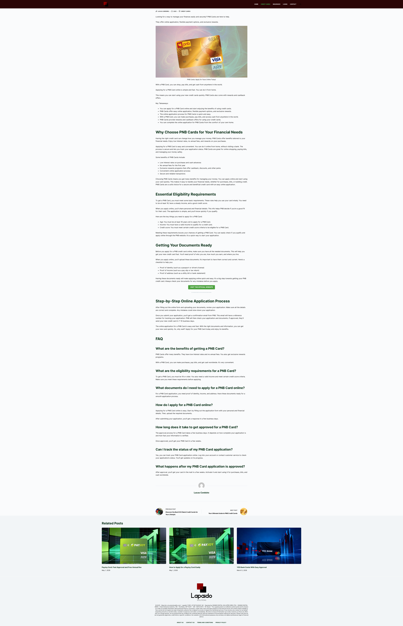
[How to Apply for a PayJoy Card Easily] (201, 546)
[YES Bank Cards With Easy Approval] (269, 546)
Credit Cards (265, 4)
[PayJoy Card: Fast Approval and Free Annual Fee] (134, 546)
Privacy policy (221, 622)
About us (180, 622)
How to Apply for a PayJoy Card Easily (184, 567)
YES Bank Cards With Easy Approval (252, 567)
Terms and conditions (205, 622)
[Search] (300, 4)
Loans (285, 4)
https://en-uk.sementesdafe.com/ (171, 605)
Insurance (276, 4)
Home (256, 4)
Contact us (190, 622)
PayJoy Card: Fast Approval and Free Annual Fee (121, 567)
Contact (293, 4)
